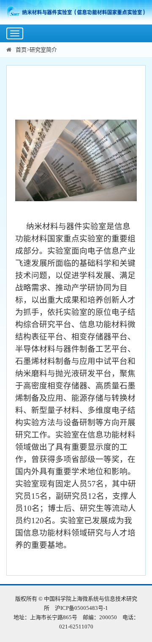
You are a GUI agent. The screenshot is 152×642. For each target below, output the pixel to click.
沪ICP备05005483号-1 (81, 608)
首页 (21, 49)
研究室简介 (43, 49)
